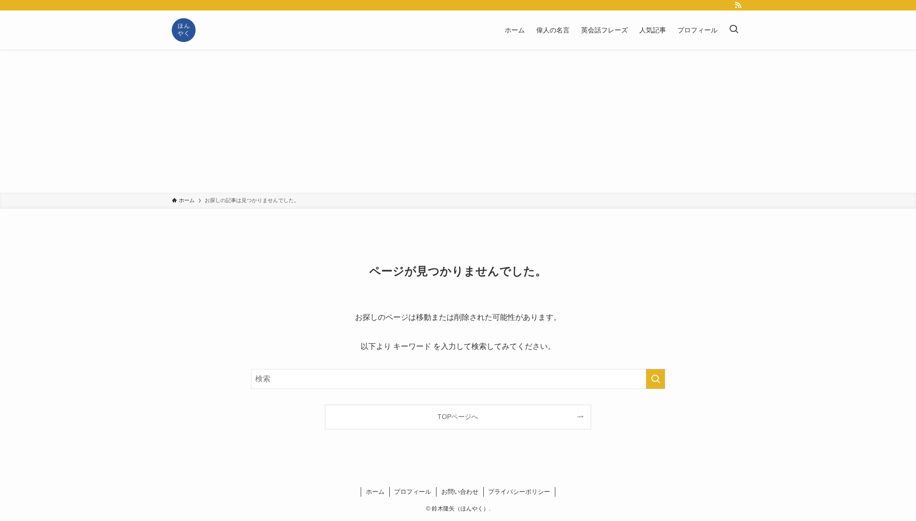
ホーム (375, 491)
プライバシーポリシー (519, 491)
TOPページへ (457, 416)
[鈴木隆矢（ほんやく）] (184, 30)
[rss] (738, 5)
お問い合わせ (460, 491)
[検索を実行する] (655, 379)
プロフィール (412, 491)
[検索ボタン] (733, 30)
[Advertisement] (458, 121)
